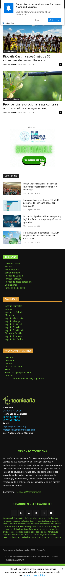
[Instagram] (21, 513)
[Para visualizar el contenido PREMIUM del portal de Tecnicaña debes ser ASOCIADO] (12, 205)
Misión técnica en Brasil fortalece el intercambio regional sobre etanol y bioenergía (40, 187)
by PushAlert (9, 23)
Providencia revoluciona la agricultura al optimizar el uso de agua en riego (31, 106)
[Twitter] (36, 513)
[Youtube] (51, 513)
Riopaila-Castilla (10, 51)
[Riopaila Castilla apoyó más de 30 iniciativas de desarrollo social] (32, 38)
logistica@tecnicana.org (14, 426)
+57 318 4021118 (11, 417)
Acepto (27, 575)
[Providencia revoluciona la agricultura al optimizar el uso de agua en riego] (32, 86)
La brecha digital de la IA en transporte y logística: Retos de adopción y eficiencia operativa (42, 219)
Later (37, 20)
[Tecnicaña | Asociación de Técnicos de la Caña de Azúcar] (32, 400)
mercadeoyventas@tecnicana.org (19, 430)
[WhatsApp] (44, 513)
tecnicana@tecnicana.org (29, 491)
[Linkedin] (29, 513)
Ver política (39, 575)
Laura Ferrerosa (9, 64)
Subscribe (54, 20)
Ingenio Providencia (11, 99)
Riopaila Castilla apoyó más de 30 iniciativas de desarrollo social (27, 58)
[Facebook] (14, 513)
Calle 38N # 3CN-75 (12, 411)
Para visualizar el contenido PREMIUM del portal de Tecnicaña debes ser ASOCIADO (41, 203)
